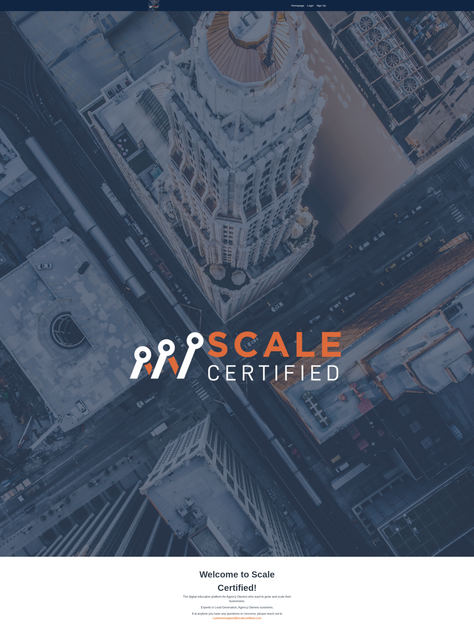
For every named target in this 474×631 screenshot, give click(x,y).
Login (310, 5)
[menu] (307, 5)
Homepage (297, 5)
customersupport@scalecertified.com (237, 618)
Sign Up (321, 5)
